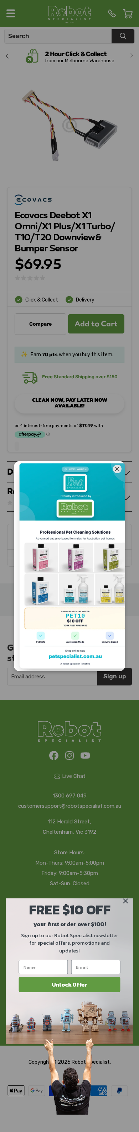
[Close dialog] (125, 901)
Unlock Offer (69, 984)
